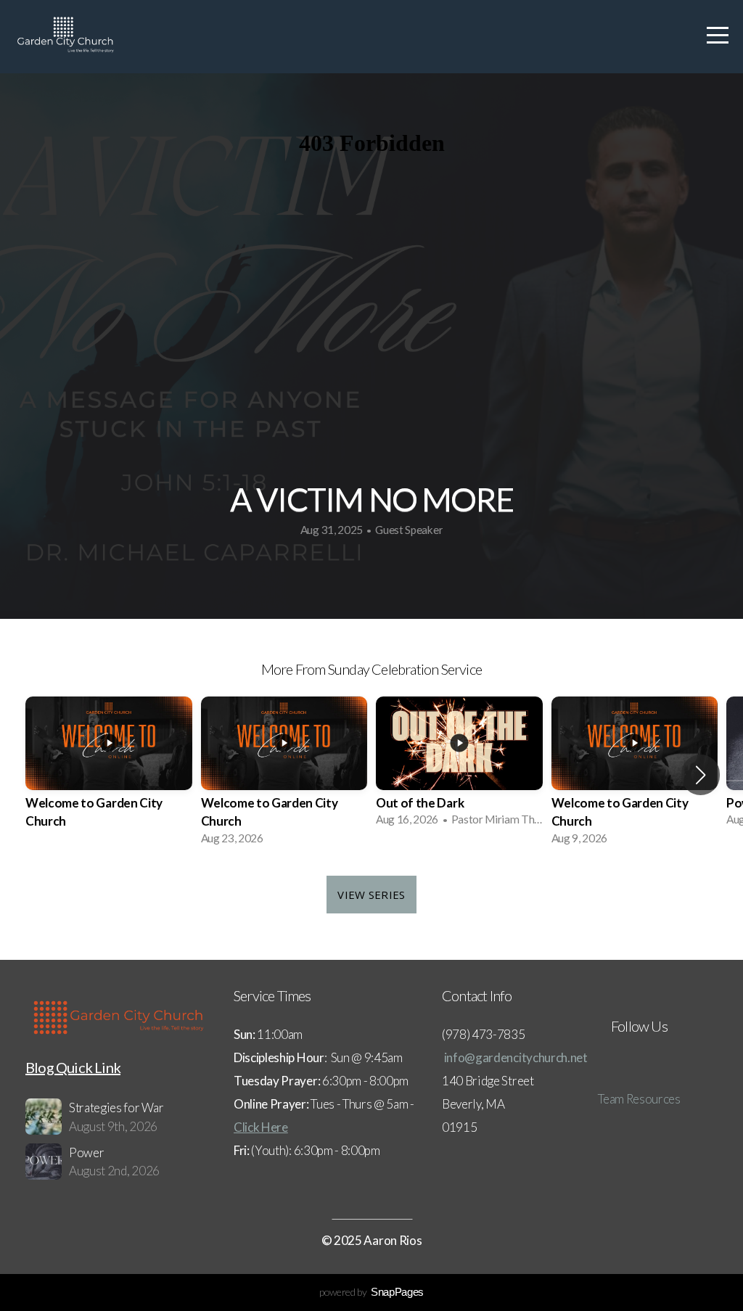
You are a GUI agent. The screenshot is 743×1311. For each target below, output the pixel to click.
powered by (371, 1292)
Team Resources (639, 1098)
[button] (700, 775)
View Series (371, 894)
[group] (108, 775)
